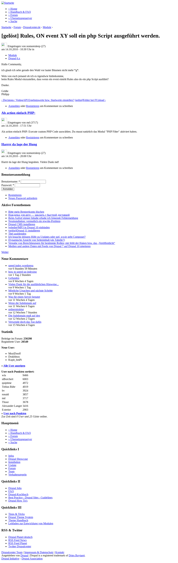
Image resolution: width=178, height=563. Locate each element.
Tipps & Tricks (16, 514)
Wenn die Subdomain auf (22, 303)
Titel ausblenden (17, 233)
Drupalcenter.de (32, 27)
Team (11, 471)
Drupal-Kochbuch (18, 494)
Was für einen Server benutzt (24, 296)
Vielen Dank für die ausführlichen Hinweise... (33, 284)
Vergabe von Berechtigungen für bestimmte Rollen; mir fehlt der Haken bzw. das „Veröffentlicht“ (61, 243)
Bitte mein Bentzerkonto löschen (26, 211)
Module (47, 27)
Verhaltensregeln (17, 474)
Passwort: (7, 185)
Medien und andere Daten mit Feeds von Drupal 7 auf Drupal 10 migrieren (49, 246)
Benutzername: (10, 181)
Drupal (24, 555)
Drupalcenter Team (11, 552)
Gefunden (13, 278)
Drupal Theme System (20, 517)
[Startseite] (7, 2)
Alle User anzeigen (14, 365)
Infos (11, 455)
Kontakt (59, 552)
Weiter (5, 252)
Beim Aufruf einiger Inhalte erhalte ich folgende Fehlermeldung (43, 218)
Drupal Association (32, 558)
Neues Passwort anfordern (22, 198)
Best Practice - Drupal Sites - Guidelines (30, 497)
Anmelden (14, 106)
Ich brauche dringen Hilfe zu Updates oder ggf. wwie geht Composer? (47, 236)
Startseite (6, 27)
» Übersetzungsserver (20, 18)
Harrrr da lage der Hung (19, 144)
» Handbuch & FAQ (19, 11)
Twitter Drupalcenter (19, 546)
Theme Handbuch (18, 520)
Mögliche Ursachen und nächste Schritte (30, 290)
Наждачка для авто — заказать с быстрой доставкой (39, 214)
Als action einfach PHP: (18, 113)
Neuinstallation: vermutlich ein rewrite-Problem (34, 221)
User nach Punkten (14, 413)
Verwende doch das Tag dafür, (25, 321)
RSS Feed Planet (17, 543)
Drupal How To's (17, 500)
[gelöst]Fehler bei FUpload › (90, 100)
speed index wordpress (20, 265)
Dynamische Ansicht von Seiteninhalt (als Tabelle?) (36, 239)
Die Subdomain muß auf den (24, 315)
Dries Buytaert (77, 555)
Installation (14, 462)
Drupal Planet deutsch (20, 537)
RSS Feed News (17, 540)
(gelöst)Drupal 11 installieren (24, 230)
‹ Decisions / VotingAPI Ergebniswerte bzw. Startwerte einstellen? (37, 100)
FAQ (11, 491)
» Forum (13, 15)
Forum (17, 27)
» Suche (12, 21)
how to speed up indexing (22, 271)
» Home (12, 8)
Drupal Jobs (15, 488)
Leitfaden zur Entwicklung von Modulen (30, 523)
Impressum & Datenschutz (38, 552)
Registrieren (32, 106)
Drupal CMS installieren (21, 224)
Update (12, 465)
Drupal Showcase (18, 458)
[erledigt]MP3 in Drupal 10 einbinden (29, 227)
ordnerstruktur (16, 309)
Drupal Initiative (10, 558)
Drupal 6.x (14, 58)
